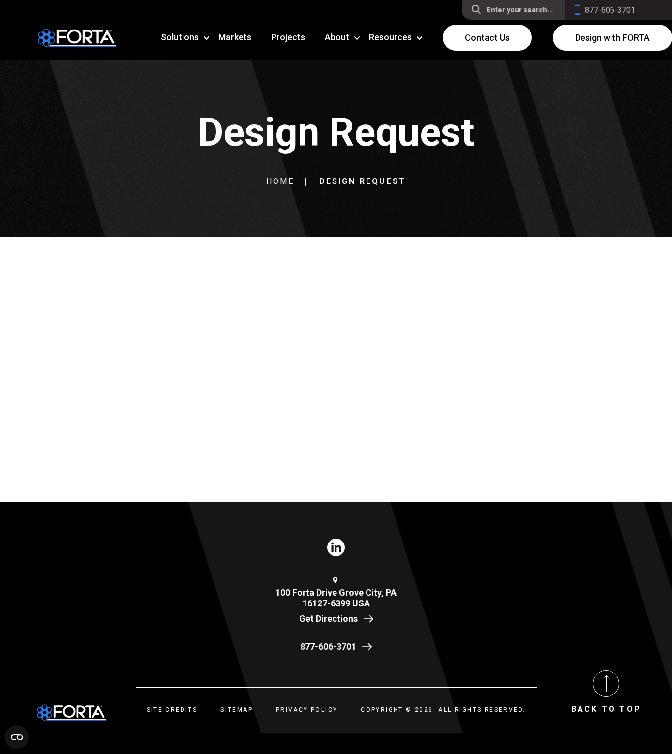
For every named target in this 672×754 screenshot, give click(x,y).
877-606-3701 (328, 646)
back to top (606, 709)
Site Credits (172, 709)
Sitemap (236, 709)
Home (280, 181)
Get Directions (328, 618)
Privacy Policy (307, 709)
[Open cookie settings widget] (17, 737)
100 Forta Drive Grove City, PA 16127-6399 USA (336, 598)
